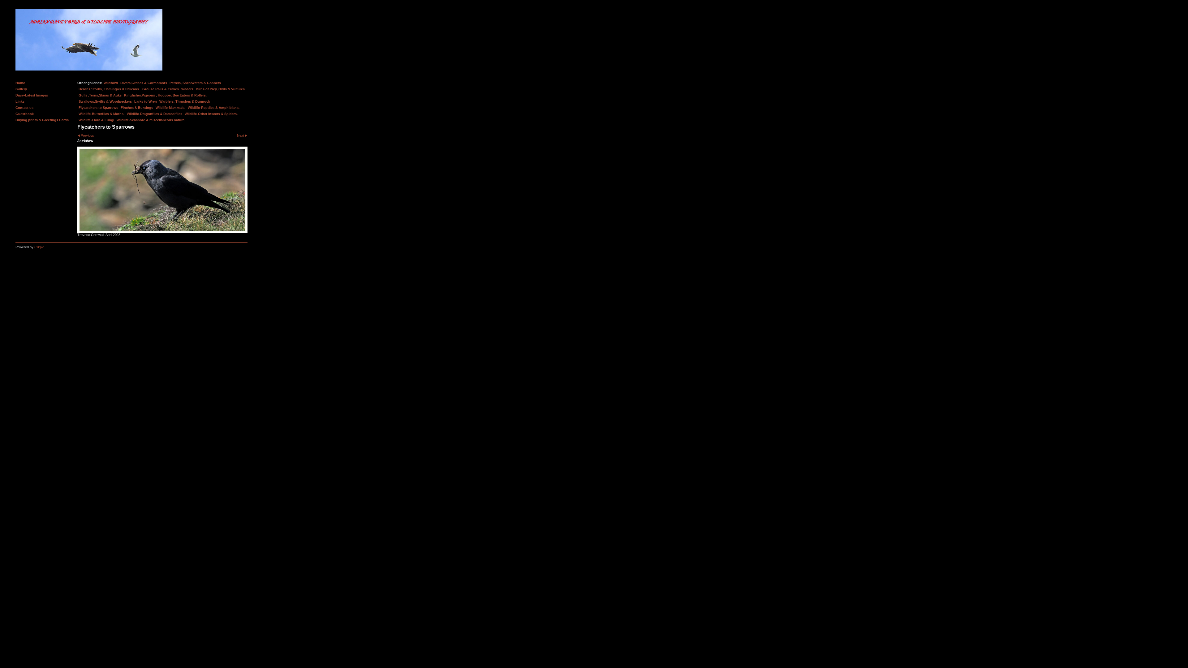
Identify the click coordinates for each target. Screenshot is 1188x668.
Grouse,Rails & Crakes (160, 89)
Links (19, 101)
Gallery (21, 89)
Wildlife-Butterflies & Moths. (101, 114)
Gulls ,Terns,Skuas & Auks (100, 95)
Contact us (24, 107)
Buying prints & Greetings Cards (42, 120)
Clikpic (39, 247)
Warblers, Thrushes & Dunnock (184, 101)
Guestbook (24, 114)
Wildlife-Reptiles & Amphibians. (213, 107)
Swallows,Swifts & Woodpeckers (105, 101)
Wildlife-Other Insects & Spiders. (211, 114)
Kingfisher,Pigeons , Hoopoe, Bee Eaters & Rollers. (165, 95)
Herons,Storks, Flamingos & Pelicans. (109, 89)
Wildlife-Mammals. (170, 107)
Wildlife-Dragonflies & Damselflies (154, 114)
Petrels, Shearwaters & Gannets (195, 83)
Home (20, 83)
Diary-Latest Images (31, 95)
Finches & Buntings (137, 107)
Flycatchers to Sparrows (98, 107)
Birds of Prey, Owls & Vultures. (221, 89)
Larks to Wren (145, 101)
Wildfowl (111, 83)
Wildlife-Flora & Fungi (96, 120)
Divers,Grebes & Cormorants (143, 83)
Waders (187, 89)
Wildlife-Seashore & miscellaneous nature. (151, 120)
